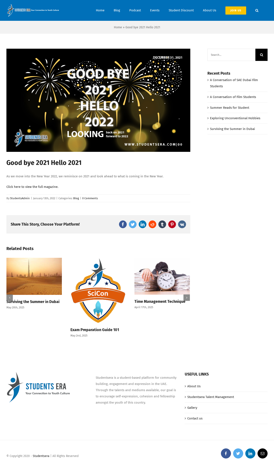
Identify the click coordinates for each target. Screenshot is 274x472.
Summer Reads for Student (229, 108)
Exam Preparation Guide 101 (94, 329)
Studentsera (41, 456)
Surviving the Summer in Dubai (33, 301)
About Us (194, 386)
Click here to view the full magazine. (32, 187)
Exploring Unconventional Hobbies (235, 118)
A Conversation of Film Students (233, 97)
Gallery (192, 408)
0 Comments (90, 198)
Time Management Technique (159, 301)
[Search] (256, 10)
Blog (76, 198)
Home (118, 27)
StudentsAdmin (20, 198)
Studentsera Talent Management (210, 397)
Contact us (195, 418)
